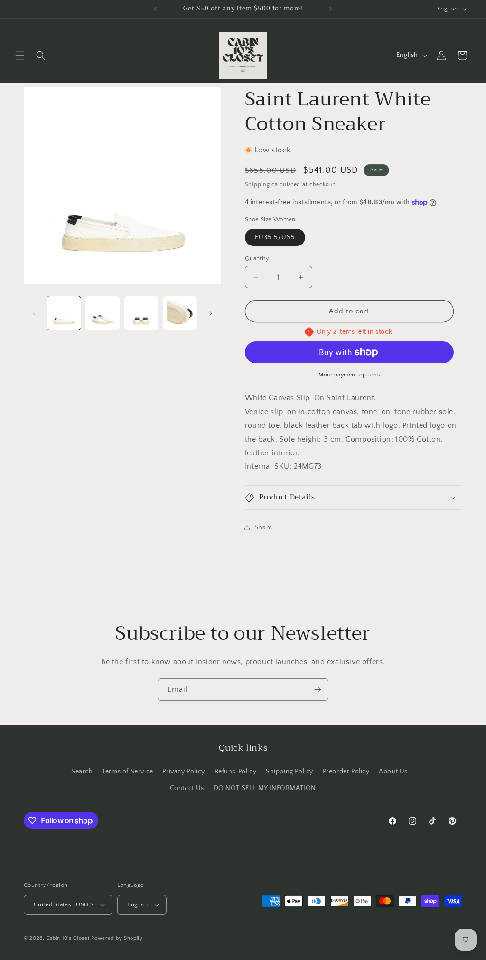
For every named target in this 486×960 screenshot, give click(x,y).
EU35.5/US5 (275, 237)
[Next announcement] (330, 9)
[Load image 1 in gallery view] (64, 313)
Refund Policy (236, 771)
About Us (393, 771)
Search (82, 771)
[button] (19, 55)
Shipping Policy (289, 771)
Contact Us (187, 788)
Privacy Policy (183, 771)
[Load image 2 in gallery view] (102, 313)
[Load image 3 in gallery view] (141, 313)
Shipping (257, 184)
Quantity (257, 258)
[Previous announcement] (155, 9)
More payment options (349, 375)
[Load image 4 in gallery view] (179, 313)
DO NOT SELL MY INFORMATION (265, 788)
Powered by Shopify (117, 938)
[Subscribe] (317, 689)
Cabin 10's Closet (68, 938)
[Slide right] (210, 313)
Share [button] (263, 527)
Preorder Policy (346, 771)
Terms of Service (127, 771)
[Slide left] (34, 313)
